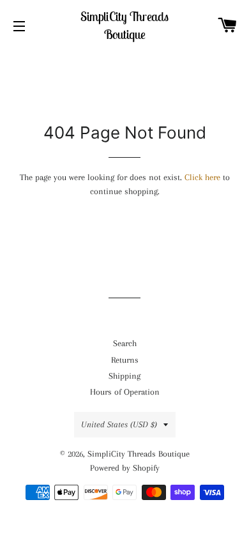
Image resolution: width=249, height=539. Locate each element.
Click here (202, 177)
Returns (125, 360)
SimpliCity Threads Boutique (124, 25)
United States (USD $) (119, 424)
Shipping (124, 376)
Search (125, 343)
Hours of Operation (125, 392)
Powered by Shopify (125, 468)
